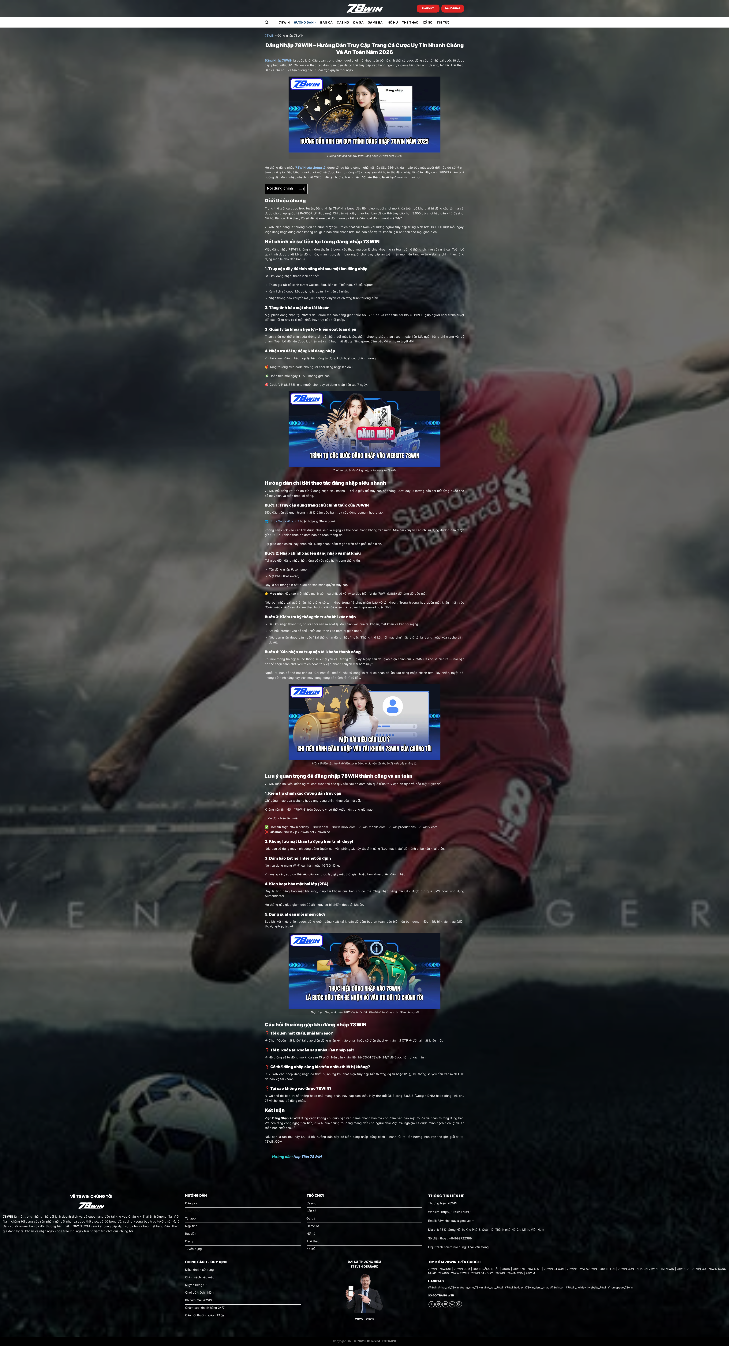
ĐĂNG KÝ (428, 8)
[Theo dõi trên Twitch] (459, 1304)
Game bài (375, 22)
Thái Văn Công (478, 1247)
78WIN (284, 22)
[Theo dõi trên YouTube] (445, 1304)
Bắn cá (326, 22)
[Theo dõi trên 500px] (452, 1304)
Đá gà (358, 22)
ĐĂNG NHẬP (453, 8)
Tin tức (443, 22)
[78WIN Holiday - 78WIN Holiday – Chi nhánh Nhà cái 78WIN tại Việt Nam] (364, 9)
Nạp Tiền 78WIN (307, 1156)
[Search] (266, 22)
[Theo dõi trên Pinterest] (438, 1304)
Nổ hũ (393, 22)
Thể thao (410, 22)
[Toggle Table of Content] (299, 189)
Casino (343, 22)
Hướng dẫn (304, 22)
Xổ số (428, 22)
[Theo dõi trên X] (431, 1304)
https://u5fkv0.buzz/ (284, 521)
